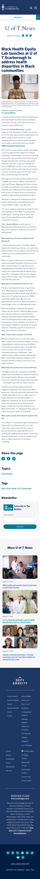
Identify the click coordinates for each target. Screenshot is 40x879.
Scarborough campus (26, 771)
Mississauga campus (26, 763)
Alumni (9, 704)
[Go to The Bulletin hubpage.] (8, 507)
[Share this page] (14, 458)
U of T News (20, 28)
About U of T (26, 700)
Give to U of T (26, 704)
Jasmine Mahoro (10, 113)
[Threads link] (23, 857)
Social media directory (20, 864)
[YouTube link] (22, 853)
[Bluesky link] (18, 857)
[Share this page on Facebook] (8, 458)
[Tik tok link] (32, 853)
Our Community (7, 474)
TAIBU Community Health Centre (13, 146)
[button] (31, 7)
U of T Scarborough (24, 488)
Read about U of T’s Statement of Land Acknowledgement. (21, 830)
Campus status (29, 751)
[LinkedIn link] (27, 853)
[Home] (10, 7)
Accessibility (10, 759)
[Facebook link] (27, 35)
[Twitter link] (23, 35)
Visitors (9, 716)
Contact (8, 751)
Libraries (24, 737)
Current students (12, 700)
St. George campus (25, 756)
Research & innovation (25, 728)
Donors (9, 712)
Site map (9, 771)
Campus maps (26, 777)
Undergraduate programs (26, 713)
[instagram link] (30, 35)
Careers (8, 755)
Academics (25, 708)
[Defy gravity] (20, 679)
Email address (8, 515)
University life (26, 733)
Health (14, 488)
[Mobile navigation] (35, 8)
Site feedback (10, 767)
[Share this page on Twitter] (3, 458)
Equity (8, 488)
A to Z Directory (27, 745)
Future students (12, 696)
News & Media (26, 696)
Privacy (8, 763)
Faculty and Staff (12, 708)
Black (3, 488)
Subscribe (20, 526)
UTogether (25, 741)
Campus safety (26, 780)
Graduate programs (25, 720)
